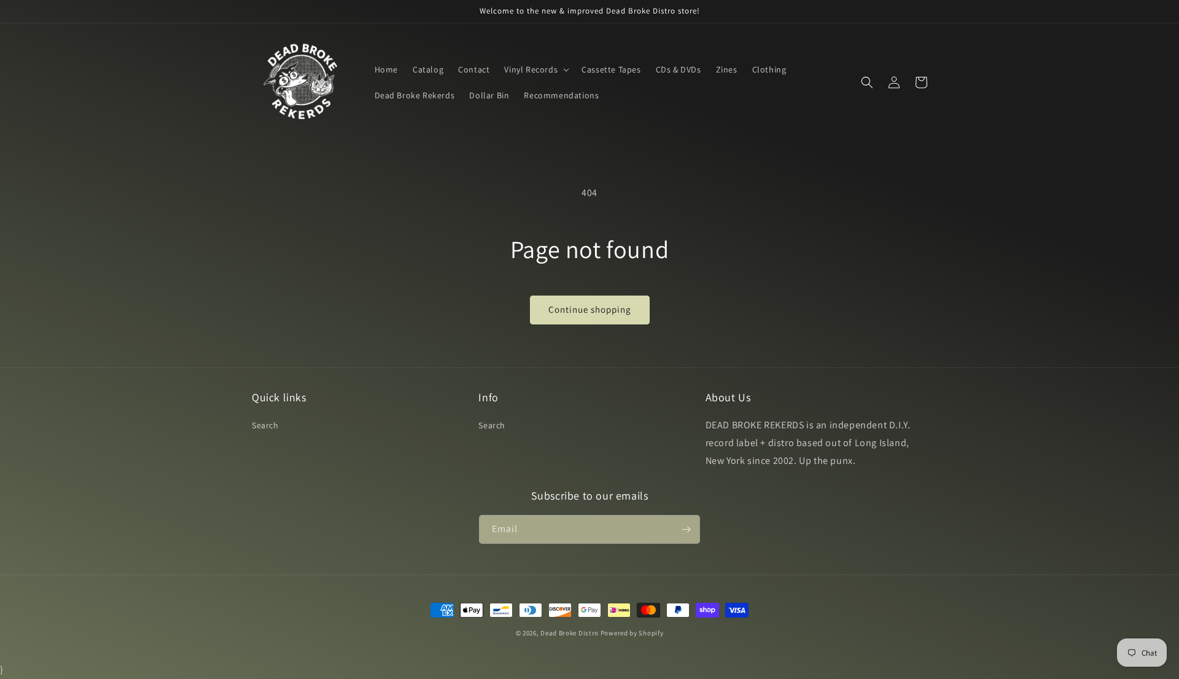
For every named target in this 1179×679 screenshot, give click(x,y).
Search (265, 425)
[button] (535, 69)
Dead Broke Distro (569, 633)
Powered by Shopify (632, 633)
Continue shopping (589, 309)
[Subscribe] (685, 529)
